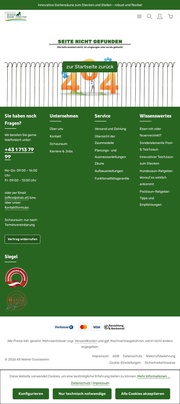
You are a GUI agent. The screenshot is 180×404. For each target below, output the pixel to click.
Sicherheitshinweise (160, 363)
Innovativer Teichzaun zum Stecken (156, 160)
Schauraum (58, 144)
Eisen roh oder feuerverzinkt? (150, 132)
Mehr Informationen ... (153, 376)
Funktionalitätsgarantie (112, 178)
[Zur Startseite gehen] (15, 16)
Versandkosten (86, 341)
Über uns (56, 129)
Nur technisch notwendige (82, 394)
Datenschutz (132, 356)
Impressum (100, 356)
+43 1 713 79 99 (19, 153)
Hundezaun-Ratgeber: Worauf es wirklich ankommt (156, 177)
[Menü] (139, 16)
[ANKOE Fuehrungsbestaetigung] (16, 301)
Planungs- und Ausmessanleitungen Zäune (110, 156)
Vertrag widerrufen (22, 239)
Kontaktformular (17, 207)
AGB (115, 356)
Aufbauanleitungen (109, 171)
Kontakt (55, 136)
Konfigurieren (31, 394)
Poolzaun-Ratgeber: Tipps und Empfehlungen (155, 198)
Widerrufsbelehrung (160, 356)
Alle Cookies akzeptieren (142, 394)
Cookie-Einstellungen (125, 363)
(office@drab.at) (17, 198)
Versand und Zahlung (110, 129)
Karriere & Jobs (61, 151)
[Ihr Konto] (160, 16)
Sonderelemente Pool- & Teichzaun (156, 146)
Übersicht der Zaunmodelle (105, 139)
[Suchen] (149, 16)
